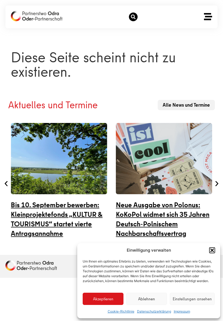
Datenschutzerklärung (154, 311)
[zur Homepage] (31, 265)
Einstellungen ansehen (192, 299)
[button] (212, 250)
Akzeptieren (103, 299)
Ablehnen (146, 299)
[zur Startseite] (36, 16)
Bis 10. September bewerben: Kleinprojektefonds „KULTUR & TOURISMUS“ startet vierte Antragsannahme (57, 219)
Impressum (182, 311)
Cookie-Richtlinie (121, 311)
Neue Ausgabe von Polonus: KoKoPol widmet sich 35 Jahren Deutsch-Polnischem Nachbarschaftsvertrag (162, 219)
